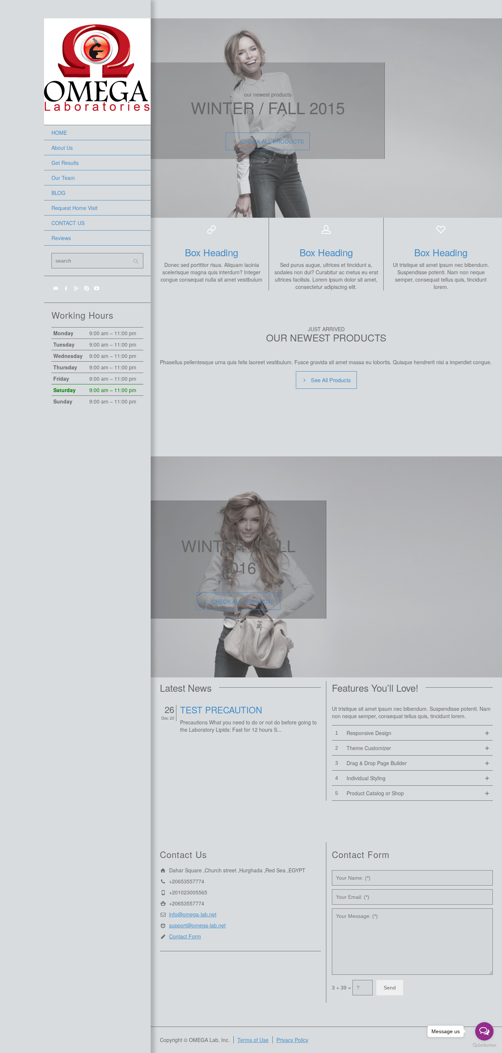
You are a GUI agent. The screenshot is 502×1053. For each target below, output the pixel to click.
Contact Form (185, 936)
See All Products (331, 380)
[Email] (55, 287)
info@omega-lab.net (192, 914)
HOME (59, 132)
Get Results (65, 162)
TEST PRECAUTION (221, 709)
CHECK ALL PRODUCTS (272, 141)
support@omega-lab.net (197, 925)
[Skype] (86, 287)
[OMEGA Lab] (97, 71)
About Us (62, 147)
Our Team (63, 177)
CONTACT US (68, 223)
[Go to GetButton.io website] (484, 1045)
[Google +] (76, 287)
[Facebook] (66, 287)
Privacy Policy (292, 1039)
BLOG (58, 192)
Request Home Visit (74, 207)
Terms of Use (253, 1039)
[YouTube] (97, 287)
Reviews (61, 238)
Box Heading (211, 252)
